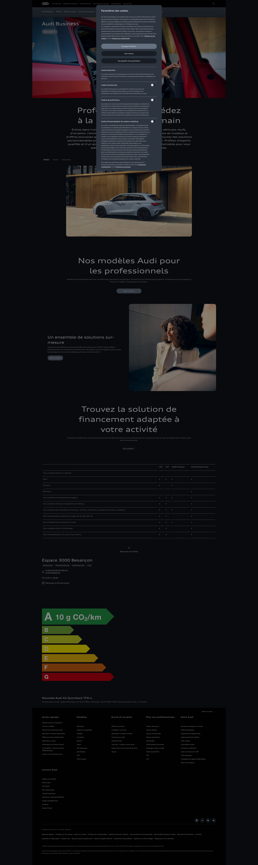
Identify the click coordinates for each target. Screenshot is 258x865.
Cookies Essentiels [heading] (108, 70)
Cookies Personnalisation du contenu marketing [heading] (119, 121)
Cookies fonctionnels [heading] (109, 85)
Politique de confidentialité (121, 38)
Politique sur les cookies (123, 167)
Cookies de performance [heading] (110, 100)
